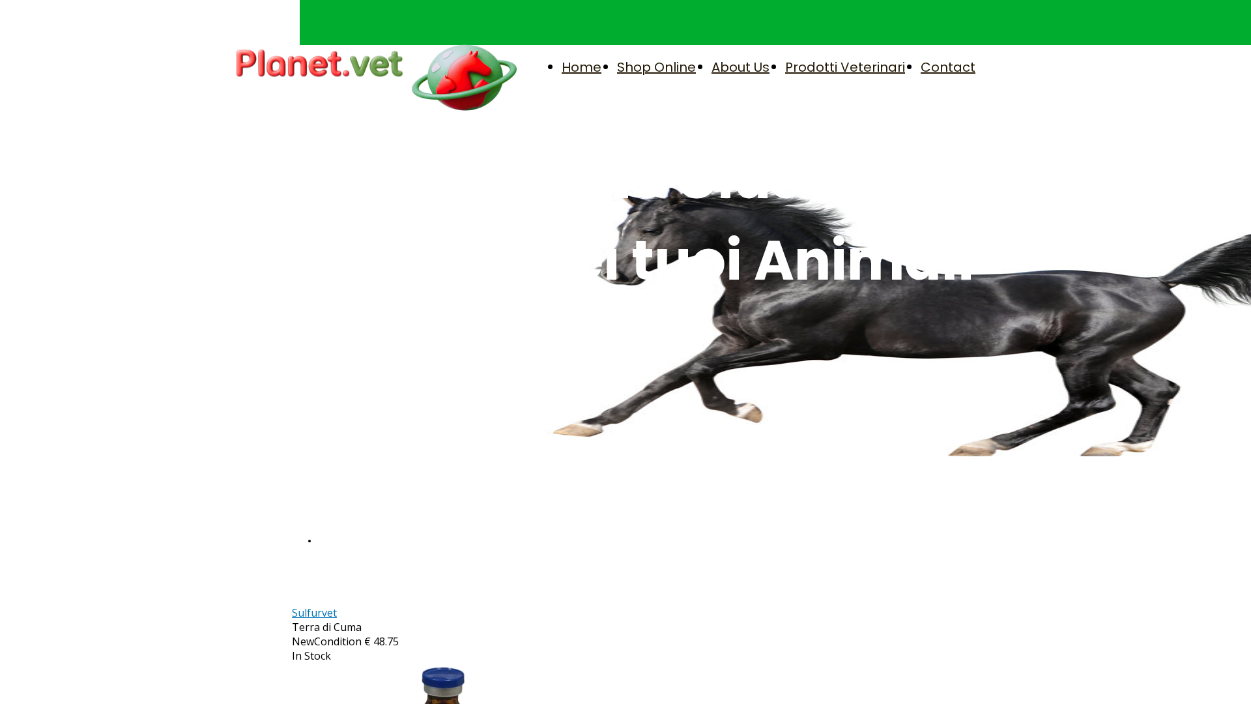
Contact (948, 67)
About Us (740, 67)
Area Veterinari (352, 540)
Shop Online (656, 67)
